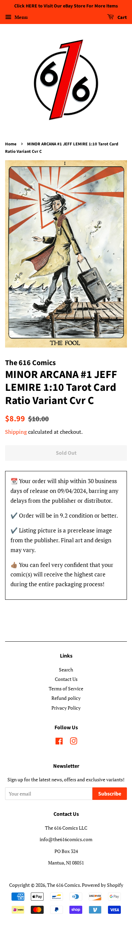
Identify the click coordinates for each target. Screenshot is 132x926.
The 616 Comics (63, 885)
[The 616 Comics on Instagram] (73, 742)
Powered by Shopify (102, 885)
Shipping (16, 431)
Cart (121, 17)
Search (66, 669)
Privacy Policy (66, 708)
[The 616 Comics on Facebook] (59, 742)
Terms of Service (66, 688)
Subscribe (109, 794)
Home (11, 144)
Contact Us (66, 679)
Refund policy (66, 698)
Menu (20, 17)
